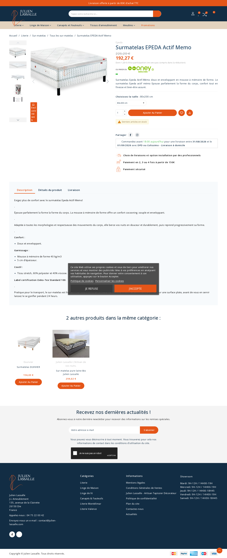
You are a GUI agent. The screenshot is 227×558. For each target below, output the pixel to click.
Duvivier (28, 362)
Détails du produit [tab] (50, 190)
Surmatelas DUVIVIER (28, 367)
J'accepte (135, 288)
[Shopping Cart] (212, 14)
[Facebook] (130, 134)
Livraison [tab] (74, 190)
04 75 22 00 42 (35, 515)
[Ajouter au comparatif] (189, 113)
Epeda (119, 42)
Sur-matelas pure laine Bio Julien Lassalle (71, 372)
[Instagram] (137, 134)
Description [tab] (24, 190)
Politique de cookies (82, 280)
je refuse (91, 288)
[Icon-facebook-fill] (12, 534)
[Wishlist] (199, 14)
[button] (108, 81)
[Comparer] (204, 14)
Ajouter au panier (152, 112)
